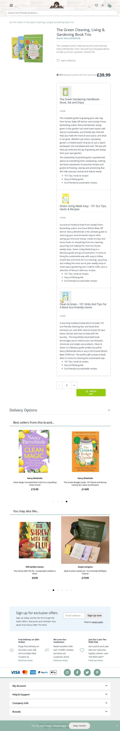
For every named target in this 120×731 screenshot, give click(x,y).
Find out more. (60, 726)
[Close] (117, 723)
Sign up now (94, 615)
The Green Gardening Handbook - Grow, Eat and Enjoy (80, 100)
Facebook (77, 672)
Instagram (67, 672)
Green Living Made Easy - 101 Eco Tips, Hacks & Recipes (83, 207)
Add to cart (92, 392)
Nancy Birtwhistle (72, 38)
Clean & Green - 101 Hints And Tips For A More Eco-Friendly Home (83, 305)
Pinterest (97, 672)
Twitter (87, 672)
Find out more (25, 660)
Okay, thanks (79, 725)
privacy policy (97, 622)
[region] (60, 725)
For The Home (16, 22)
